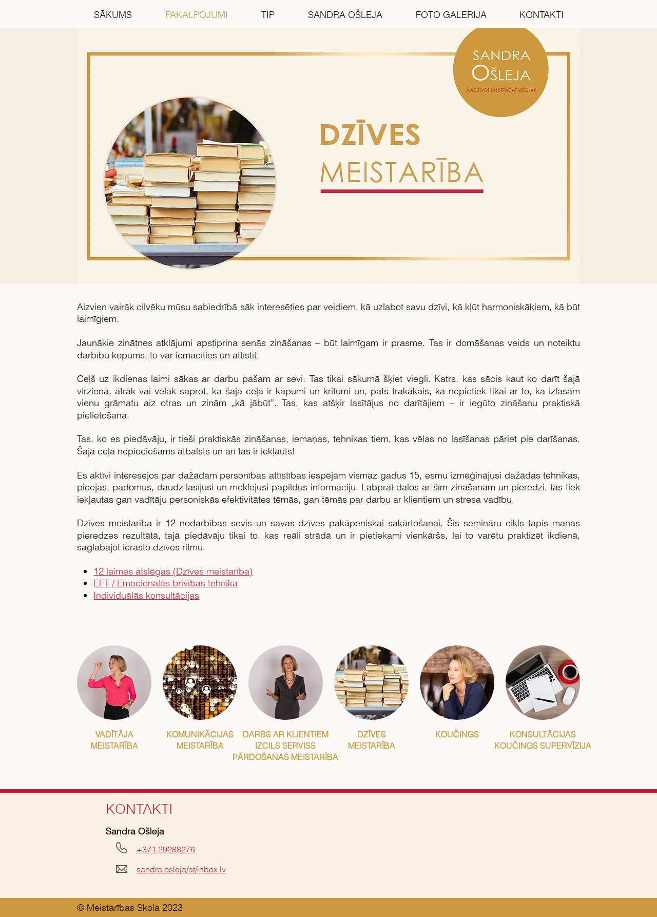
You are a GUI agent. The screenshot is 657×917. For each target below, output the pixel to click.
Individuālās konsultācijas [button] (146, 595)
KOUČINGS (457, 734)
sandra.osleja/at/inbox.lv (181, 869)
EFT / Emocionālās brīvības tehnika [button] (165, 583)
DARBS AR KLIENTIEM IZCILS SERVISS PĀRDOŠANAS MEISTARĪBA (285, 745)
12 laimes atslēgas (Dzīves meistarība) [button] (173, 571)
